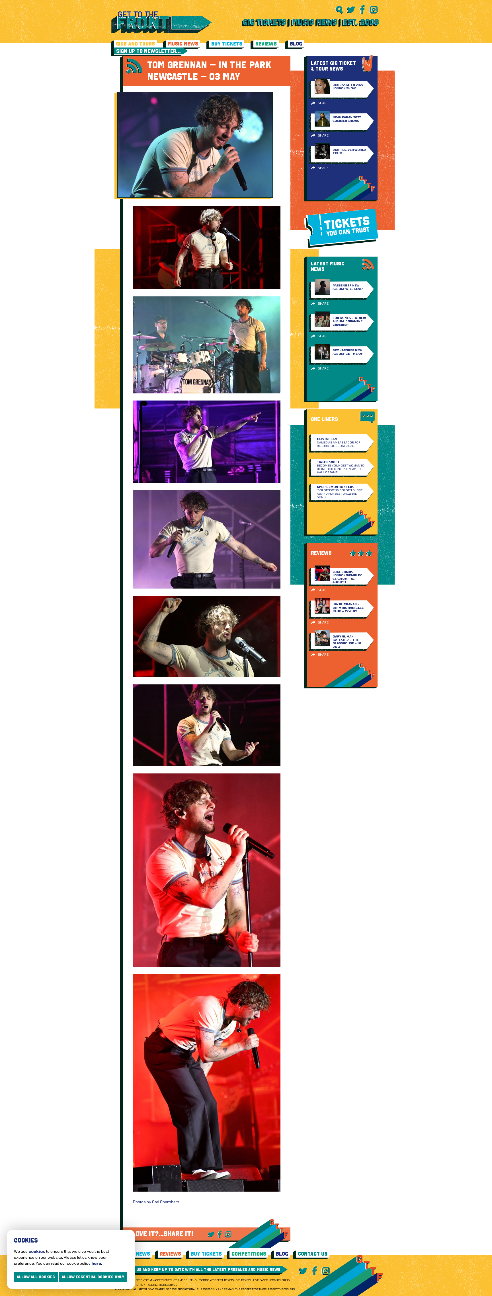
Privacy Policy (280, 1280)
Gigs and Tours (135, 44)
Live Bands (260, 1280)
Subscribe (202, 1280)
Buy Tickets (226, 44)
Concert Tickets (223, 1280)
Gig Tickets (243, 1280)
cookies (36, 1251)
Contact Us (312, 1254)
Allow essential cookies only (93, 1277)
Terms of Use (183, 1280)
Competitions (248, 1254)
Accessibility (163, 1280)
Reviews (266, 44)
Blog (296, 44)
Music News (183, 44)
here (96, 1263)
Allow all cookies (36, 1277)
